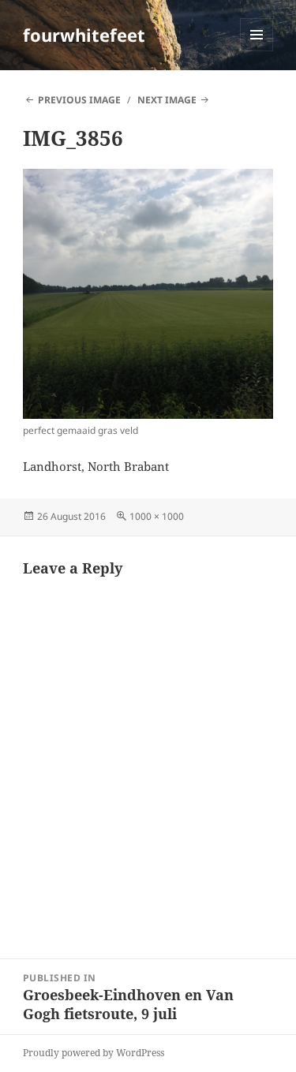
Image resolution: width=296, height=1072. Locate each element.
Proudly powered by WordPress (93, 1052)
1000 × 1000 (156, 516)
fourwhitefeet (84, 35)
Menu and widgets (257, 50)
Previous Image (79, 99)
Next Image (167, 99)
